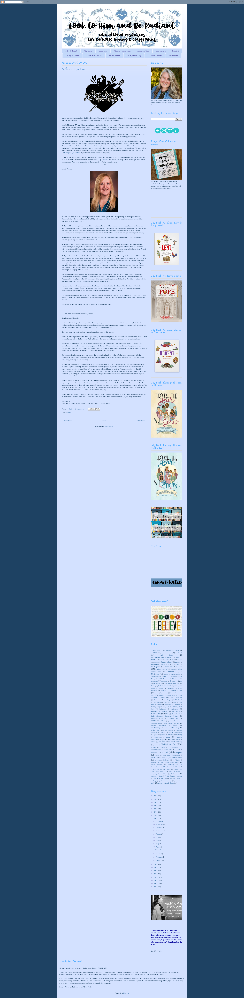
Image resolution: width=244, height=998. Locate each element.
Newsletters (173, 56)
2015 (156, 874)
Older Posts (141, 421)
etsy (181, 681)
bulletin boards (161, 669)
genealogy (165, 693)
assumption (156, 662)
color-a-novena (175, 674)
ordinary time (155, 730)
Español (175, 51)
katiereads (174, 709)
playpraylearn (158, 737)
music (175, 725)
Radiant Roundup (175, 741)
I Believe (177, 704)
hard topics (168, 700)
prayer (162, 739)
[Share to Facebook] (96, 409)
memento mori (174, 721)
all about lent (166, 653)
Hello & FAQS (71, 51)
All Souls (167, 655)
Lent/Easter (155, 713)
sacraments (174, 747)
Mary (153, 720)
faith (152, 686)
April (158, 847)
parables (162, 732)
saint (178, 749)
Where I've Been (74, 69)
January (153, 707)
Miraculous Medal (156, 723)
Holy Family (178, 700)
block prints (155, 667)
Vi (171, 774)
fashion (153, 688)
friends (163, 690)
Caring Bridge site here (72, 152)
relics (156, 745)
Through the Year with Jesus (160, 769)
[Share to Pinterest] (98, 409)
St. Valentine (176, 760)
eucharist (157, 683)
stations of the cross (157, 762)
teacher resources (156, 764)
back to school (166, 662)
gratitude (164, 697)
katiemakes (162, 709)
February (159, 857)
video (177, 774)
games (157, 693)
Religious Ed (168, 744)
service (157, 755)
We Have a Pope (160, 778)
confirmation (155, 676)
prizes (171, 739)
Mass (163, 721)
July (157, 837)
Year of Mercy (166, 781)
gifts (152, 695)
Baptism (177, 662)
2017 (156, 867)
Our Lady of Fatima (167, 730)
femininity (171, 688)
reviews (153, 747)
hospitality (168, 704)
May (157, 843)
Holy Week (167, 702)
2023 (156, 805)
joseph (167, 707)
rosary (163, 747)
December (159, 821)
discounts (173, 676)
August (158, 834)
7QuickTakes (155, 650)
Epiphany (173, 681)
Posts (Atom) (109, 426)
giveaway (161, 695)
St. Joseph (166, 760)
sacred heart (168, 749)
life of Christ (176, 714)
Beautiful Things (155, 56)
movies (176, 723)
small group (162, 757)
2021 (156, 812)
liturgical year (173, 718)
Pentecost (170, 735)
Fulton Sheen (114, 56)
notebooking (155, 728)
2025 (156, 799)
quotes (153, 742)
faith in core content (164, 686)
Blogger (126, 993)
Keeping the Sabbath (159, 711)
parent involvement (175, 732)
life (167, 714)
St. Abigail (158, 760)
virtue (160, 776)
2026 (156, 796)
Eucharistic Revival (171, 683)
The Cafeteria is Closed (171, 767)
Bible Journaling (134, 56)
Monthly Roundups (122, 51)
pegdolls (162, 735)
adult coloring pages (171, 650)
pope (168, 737)
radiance (162, 741)
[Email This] (89, 409)
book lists (169, 667)
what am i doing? (175, 778)
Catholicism (171, 671)
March (158, 854)
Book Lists (103, 51)
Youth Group (169, 783)
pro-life (178, 739)
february (161, 688)
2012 (156, 883)
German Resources (175, 693)
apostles (167, 660)
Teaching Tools (143, 51)
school (165, 752)
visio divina (170, 776)
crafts (164, 676)
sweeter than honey (172, 762)
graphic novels (171, 695)
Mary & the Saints (94, 56)
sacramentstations (156, 749)
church (166, 674)
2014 (156, 877)
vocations (179, 776)
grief (172, 697)
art (172, 659)
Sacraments (161, 51)
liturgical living (157, 718)
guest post (179, 697)
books (180, 666)
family (69, 412)
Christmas (155, 674)
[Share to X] (94, 409)
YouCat (160, 783)
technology (171, 764)
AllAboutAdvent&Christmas (161, 657)
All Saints (178, 653)
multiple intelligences (158, 725)
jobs (160, 707)
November (159, 824)
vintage (153, 776)
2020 (156, 815)
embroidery (164, 681)
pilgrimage (179, 735)
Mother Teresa (167, 723)
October (159, 827)
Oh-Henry (175, 728)
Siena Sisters (166, 755)
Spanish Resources (174, 757)
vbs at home (164, 774)
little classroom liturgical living (164, 716)
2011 (156, 887)
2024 (156, 802)
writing (153, 781)
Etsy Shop (105, 159)
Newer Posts (68, 421)
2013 (156, 880)
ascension (179, 660)
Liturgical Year (72, 56)
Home (104, 421)
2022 (156, 809)
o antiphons (167, 728)
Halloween (157, 700)
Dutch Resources (163, 679)
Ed (173, 679)
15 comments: (79, 409)
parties (156, 735)
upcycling (154, 774)
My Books (88, 51)
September (160, 831)
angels (161, 660)
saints (153, 752)
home (174, 702)
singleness (176, 755)
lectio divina (176, 711)
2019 (156, 818)
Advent (154, 652)
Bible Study (175, 664)
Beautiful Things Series (159, 664)
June (157, 840)
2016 (156, 870)
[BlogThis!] (91, 409)
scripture (179, 752)
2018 (156, 864)
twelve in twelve (174, 771)
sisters (153, 757)
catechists (173, 669)
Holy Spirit (157, 702)
